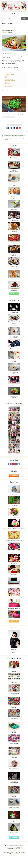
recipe (5, 134)
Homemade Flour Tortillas (11, 61)
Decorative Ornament (20, 851)
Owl (10, 851)
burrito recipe (8, 135)
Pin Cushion (10, 853)
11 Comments (6, 139)
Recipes (22, 847)
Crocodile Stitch (6, 852)
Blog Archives (6, 847)
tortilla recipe (22, 138)
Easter (19, 852)
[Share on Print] (7, 129)
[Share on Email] (20, 129)
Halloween (22, 852)
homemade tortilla (5, 138)
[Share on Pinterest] (17, 129)
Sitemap (8, 848)
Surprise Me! (14, 621)
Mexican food (11, 138)
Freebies (19, 853)
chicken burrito (14, 135)
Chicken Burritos (8, 30)
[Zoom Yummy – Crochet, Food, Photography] (14, 6)
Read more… (8, 117)
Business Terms (14, 848)
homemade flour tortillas (18, 136)
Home (16, 852)
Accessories (12, 852)
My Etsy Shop (14, 475)
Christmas (14, 851)
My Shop (19, 848)
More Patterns (14, 837)
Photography (17, 847)
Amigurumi (15, 853)
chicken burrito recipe (21, 135)
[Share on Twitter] (14, 129)
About (19, 845)
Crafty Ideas (12, 847)
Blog (17, 845)
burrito (5, 135)
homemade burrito (10, 136)
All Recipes (14, 293)
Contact (22, 845)
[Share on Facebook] (10, 129)
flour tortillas (4, 136)
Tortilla (18, 138)
